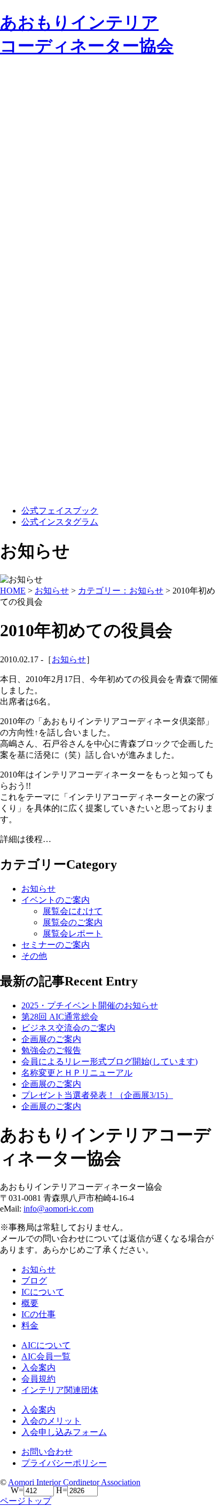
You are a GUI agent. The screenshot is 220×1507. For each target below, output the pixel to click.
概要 (29, 1303)
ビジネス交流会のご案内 (68, 1027)
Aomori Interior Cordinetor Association (74, 1482)
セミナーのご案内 (55, 944)
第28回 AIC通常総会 (59, 1016)
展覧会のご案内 (73, 922)
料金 (29, 1325)
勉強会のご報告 (51, 1050)
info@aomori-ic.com (58, 1208)
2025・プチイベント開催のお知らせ (89, 1005)
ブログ (34, 1280)
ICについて (42, 1291)
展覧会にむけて (73, 911)
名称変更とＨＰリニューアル (76, 1072)
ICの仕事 (38, 1314)
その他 (34, 955)
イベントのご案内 (55, 899)
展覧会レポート (73, 933)
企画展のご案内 (51, 1039)
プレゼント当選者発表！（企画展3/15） (97, 1095)
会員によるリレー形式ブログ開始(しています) (109, 1061)
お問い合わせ (47, 1451)
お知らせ (69, 659)
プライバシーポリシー (64, 1463)
